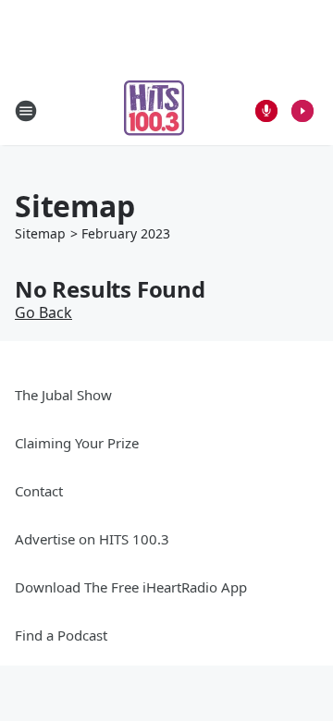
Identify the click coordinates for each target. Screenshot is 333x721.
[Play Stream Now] (302, 111)
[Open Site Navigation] (26, 111)
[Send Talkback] (266, 111)
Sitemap (40, 233)
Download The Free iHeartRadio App (131, 587)
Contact (39, 491)
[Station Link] (154, 110)
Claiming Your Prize (77, 443)
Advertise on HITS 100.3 (92, 539)
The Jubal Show (63, 394)
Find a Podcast (61, 635)
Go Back (43, 312)
